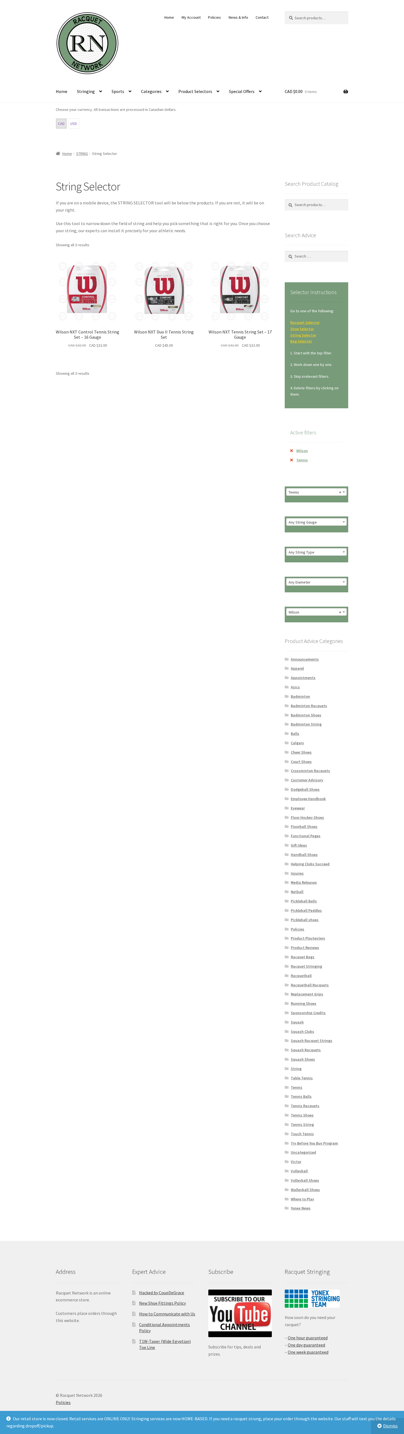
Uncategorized (303, 1152)
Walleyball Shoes (305, 1189)
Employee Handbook (308, 798)
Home (169, 17)
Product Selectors (195, 91)
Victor (296, 1161)
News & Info (238, 17)
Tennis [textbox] (315, 492)
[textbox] (316, 522)
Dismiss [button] (390, 1425)
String (296, 1068)
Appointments (303, 677)
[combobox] (316, 492)
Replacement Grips (307, 994)
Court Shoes (301, 761)
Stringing (86, 91)
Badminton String (306, 724)
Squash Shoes (303, 1059)
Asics (295, 687)
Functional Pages (305, 835)
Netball (297, 891)
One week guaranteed (308, 1352)
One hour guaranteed (308, 1337)
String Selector (303, 335)
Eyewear (298, 808)
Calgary (297, 742)
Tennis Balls (301, 1096)
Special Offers (241, 91)
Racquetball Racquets (310, 985)
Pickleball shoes (305, 919)
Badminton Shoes (306, 715)
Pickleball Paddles (306, 910)
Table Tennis (302, 1078)
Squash (297, 1022)
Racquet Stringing (306, 966)
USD (73, 123)
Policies (214, 17)
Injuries (297, 873)
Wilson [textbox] (315, 612)
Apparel (297, 668)
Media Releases (304, 882)
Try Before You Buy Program (314, 1143)
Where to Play (302, 1199)
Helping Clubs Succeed (310, 863)
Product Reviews (305, 947)
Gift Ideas (299, 845)
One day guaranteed (306, 1345)
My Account (191, 17)
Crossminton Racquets (310, 770)
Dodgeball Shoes (305, 789)
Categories (151, 91)
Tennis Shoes (302, 1115)
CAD (61, 123)
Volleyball (299, 1170)
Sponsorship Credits (308, 1012)
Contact (262, 17)
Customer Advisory (307, 780)
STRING (82, 153)
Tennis (302, 460)
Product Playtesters (308, 938)
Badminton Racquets (309, 705)
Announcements (305, 659)
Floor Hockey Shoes (307, 817)
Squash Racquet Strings (311, 1040)
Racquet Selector (305, 322)
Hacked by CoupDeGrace (161, 1292)
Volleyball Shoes (305, 1180)
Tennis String (302, 1124)
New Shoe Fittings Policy (162, 1303)
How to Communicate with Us (167, 1314)
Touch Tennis (302, 1133)
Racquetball (301, 975)
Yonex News (301, 1208)
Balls (295, 733)
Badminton (300, 696)
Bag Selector (301, 341)
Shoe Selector (302, 328)
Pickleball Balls (304, 901)
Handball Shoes (304, 854)
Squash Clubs (302, 1031)
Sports (118, 91)
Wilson (302, 450)
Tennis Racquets (305, 1105)
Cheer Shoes (301, 752)
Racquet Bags (302, 956)
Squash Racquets (306, 1049)
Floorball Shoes (304, 826)
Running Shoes (303, 1003)
